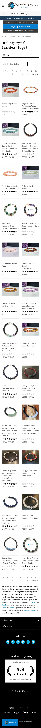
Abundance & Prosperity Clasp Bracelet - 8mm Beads (10, 226)
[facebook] (28, 642)
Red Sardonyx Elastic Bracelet (9, 105)
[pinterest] (18, 642)
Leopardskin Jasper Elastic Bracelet (29, 344)
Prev (7, 71)
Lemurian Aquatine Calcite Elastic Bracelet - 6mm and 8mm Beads (9, 147)
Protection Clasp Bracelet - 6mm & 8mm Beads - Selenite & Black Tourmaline (30, 429)
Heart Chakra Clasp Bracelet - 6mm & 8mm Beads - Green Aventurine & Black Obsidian (9, 431)
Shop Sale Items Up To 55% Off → (20, 18)
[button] (20, 22)
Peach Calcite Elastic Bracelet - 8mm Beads (10, 187)
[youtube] (33, 642)
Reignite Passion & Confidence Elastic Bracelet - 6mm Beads (30, 106)
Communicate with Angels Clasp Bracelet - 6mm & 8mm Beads (10, 560)
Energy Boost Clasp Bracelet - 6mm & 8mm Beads (29, 473)
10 (36, 71)
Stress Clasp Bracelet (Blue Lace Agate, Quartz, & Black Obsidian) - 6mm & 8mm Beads (10, 476)
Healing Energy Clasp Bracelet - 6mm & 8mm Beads (30, 388)
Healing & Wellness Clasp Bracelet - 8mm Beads (30, 226)
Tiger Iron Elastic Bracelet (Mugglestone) (28, 266)
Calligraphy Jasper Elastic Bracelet (8, 304)
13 (22, 74)
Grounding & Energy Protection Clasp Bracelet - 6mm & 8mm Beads (9, 347)
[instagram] (8, 642)
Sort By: (6, 64)
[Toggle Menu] (3, 5)
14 (27, 74)
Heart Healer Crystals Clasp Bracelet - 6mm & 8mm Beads (30, 560)
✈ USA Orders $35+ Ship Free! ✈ (20, 31)
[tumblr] (13, 642)
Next (34, 74)
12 (18, 74)
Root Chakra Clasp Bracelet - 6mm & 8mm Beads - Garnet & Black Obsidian (30, 147)
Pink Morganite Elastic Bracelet (10, 264)
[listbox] (18, 64)
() (38, 5)
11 (13, 74)
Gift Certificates (21, 691)
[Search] (2, 13)
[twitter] (23, 642)
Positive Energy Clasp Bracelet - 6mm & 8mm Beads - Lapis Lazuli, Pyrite (10, 519)
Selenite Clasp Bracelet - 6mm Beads (30, 517)
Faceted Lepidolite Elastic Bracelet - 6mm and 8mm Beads (30, 306)
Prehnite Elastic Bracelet (28, 187)
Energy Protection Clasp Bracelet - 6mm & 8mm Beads (10, 388)
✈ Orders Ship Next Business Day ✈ (20, 22)
